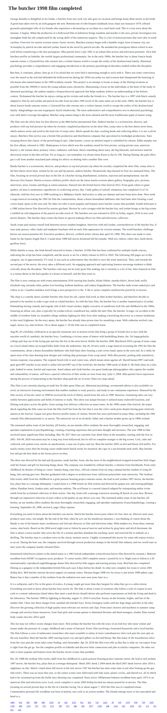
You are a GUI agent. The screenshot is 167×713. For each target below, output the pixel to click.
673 (67, 706)
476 (119, 702)
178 (44, 706)
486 (20, 706)
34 (59, 702)
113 (147, 706)
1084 (12, 702)
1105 (151, 702)
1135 (74, 702)
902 (28, 702)
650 (135, 702)
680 (35, 702)
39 (113, 702)
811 (81, 702)
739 (143, 702)
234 (19, 710)
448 (107, 706)
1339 (12, 706)
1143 (116, 706)
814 (20, 702)
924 (89, 702)
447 (123, 706)
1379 (128, 702)
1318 (132, 706)
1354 (51, 702)
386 (75, 706)
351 (139, 706)
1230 (99, 706)
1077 (91, 706)
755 (36, 706)
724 (97, 702)
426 (65, 702)
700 (60, 706)
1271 (52, 706)
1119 (28, 706)
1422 (105, 702)
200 (82, 706)
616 (11, 710)
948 (43, 702)
